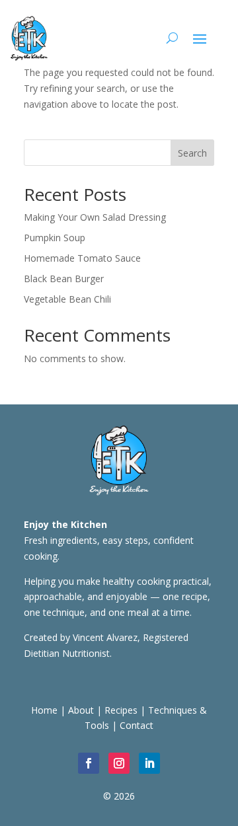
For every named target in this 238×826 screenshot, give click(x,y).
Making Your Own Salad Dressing (95, 217)
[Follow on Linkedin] (149, 763)
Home (44, 710)
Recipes (121, 710)
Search (192, 153)
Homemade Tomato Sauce (82, 258)
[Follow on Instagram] (119, 763)
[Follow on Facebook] (88, 763)
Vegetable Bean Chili (67, 299)
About (81, 710)
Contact (136, 725)
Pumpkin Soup (54, 237)
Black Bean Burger (64, 278)
